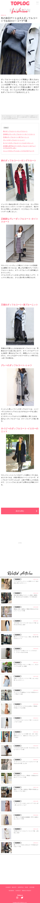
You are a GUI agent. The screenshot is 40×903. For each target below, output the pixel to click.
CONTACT (18, 890)
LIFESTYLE (21, 887)
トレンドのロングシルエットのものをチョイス (18, 151)
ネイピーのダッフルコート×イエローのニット (18, 143)
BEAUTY (14, 887)
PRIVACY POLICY (26, 890)
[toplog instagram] (17, 898)
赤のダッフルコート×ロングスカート (15, 131)
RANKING (11, 890)
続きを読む (20, 511)
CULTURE (31, 887)
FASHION (8, 887)
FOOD (26, 887)
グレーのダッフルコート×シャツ (14, 140)
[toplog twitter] (22, 898)
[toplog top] (20, 3)
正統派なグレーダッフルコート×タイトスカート (19, 134)
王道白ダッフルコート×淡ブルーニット (16, 137)
